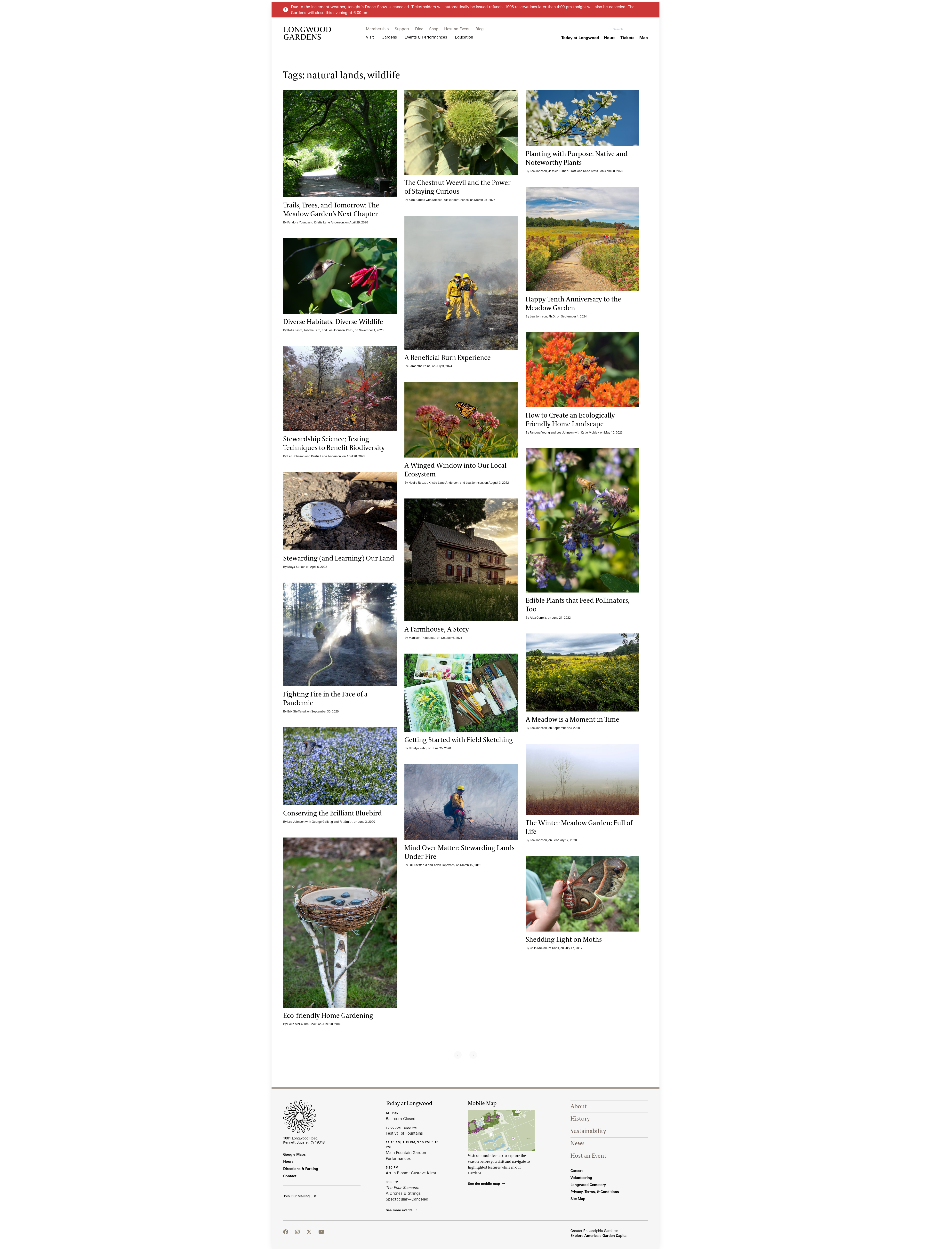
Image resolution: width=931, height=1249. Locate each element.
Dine (419, 28)
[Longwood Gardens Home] (307, 33)
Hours (288, 1161)
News (577, 1143)
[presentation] (340, 143)
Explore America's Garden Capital (598, 1235)
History (580, 1119)
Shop (433, 28)
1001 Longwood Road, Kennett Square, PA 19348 (304, 1140)
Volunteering (581, 1178)
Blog (479, 28)
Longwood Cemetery (588, 1185)
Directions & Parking (300, 1169)
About (578, 1106)
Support (402, 28)
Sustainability (588, 1131)
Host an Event (457, 28)
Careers (577, 1171)
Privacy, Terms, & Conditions (594, 1192)
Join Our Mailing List (299, 1196)
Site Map (577, 1199)
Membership (377, 28)
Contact (289, 1176)
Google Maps (294, 1154)
